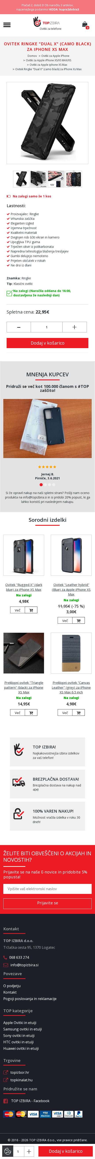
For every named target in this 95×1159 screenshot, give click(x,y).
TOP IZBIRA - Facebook (29, 1100)
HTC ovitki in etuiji (18, 1042)
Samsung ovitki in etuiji (22, 1029)
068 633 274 (19, 957)
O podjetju (12, 985)
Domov (32, 56)
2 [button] (45, 484)
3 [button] (49, 484)
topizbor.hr (19, 1072)
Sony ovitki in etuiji (18, 1035)
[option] (47, 441)
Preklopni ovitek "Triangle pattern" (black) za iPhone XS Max (23, 687)
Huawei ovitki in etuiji (21, 1048)
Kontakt (10, 992)
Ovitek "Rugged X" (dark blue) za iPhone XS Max (23, 586)
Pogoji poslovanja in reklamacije (30, 998)
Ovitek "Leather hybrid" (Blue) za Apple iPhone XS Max (71, 589)
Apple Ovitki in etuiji (19, 1022)
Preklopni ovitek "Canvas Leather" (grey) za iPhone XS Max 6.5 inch (71, 687)
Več (17, 610)
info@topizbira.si (24, 965)
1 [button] (41, 484)
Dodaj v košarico (48, 343)
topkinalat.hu (21, 1080)
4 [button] (53, 484)
